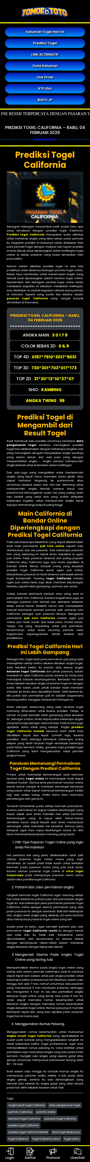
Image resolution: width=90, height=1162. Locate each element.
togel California (18, 1139)
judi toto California (20, 1112)
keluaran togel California (24, 1118)
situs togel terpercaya (66, 1132)
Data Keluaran (45, 65)
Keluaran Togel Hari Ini (45, 31)
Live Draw (45, 77)
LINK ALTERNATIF (45, 54)
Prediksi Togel (45, 43)
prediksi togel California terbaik (28, 1132)
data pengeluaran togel (64, 1105)
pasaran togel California (60, 1118)
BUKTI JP (45, 99)
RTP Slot (45, 88)
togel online (71, 1139)
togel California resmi (46, 1139)
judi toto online (45, 1112)
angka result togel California (26, 1105)
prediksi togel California (23, 1125)
